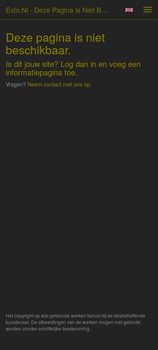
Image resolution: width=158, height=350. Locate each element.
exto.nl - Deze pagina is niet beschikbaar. (60, 10)
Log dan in (78, 63)
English (129, 10)
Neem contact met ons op (59, 84)
